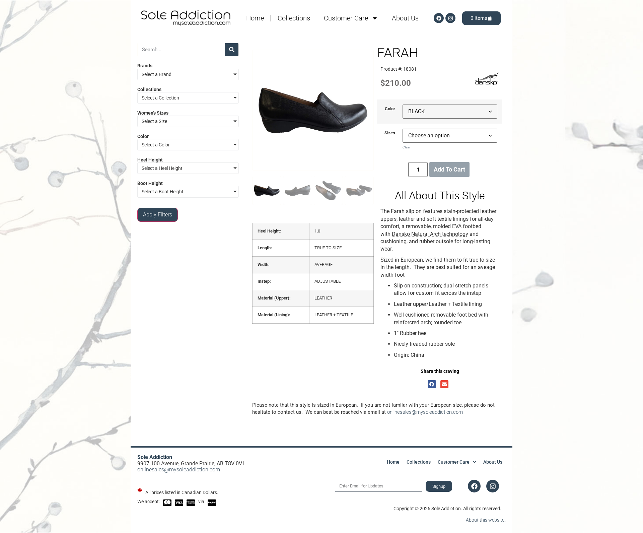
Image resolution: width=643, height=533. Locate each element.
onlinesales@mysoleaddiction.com (425, 412)
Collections (294, 18)
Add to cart (449, 169)
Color (390, 109)
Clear (406, 147)
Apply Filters (157, 214)
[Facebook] (439, 18)
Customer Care (346, 18)
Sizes (389, 133)
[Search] (231, 49)
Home (255, 18)
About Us (405, 18)
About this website (485, 520)
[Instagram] (450, 18)
